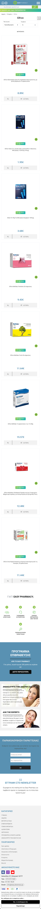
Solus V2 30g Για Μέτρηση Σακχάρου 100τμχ (20, 218)
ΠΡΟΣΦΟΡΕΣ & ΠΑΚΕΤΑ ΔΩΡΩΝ (10, 835)
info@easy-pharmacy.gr (15, 885)
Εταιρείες (4, 857)
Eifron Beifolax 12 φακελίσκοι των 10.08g (20, 424)
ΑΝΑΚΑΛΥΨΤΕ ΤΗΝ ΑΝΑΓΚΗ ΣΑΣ (11, 838)
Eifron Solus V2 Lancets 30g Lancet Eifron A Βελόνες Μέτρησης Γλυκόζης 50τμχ (20, 149)
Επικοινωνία (5, 854)
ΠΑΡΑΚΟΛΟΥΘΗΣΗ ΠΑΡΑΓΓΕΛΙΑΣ (20, 740)
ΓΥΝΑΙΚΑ (4, 815)
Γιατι (20, 596)
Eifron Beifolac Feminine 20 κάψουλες (20, 286)
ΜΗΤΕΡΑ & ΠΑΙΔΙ (6, 821)
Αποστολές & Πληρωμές (8, 849)
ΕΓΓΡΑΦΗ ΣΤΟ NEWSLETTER (20, 787)
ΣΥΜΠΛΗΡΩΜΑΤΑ (6, 824)
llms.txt (3, 863)
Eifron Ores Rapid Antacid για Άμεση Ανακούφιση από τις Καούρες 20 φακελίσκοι (20, 562)
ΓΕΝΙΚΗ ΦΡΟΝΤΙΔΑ (7, 826)
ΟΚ (21, 768)
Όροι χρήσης (5, 846)
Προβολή (23, 22)
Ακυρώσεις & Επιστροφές (9, 852)
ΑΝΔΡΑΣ (4, 818)
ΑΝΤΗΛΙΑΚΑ (5, 832)
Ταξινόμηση (6, 21)
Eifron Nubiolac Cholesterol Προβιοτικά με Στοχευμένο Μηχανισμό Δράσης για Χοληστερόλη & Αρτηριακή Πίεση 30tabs (20, 493)
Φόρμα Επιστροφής (7, 860)
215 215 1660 (10, 879)
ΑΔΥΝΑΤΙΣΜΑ (5, 829)
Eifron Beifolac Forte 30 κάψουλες (20, 355)
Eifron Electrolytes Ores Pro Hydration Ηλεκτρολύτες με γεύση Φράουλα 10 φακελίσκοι (20, 80)
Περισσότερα (20, 906)
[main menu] (38, 3)
